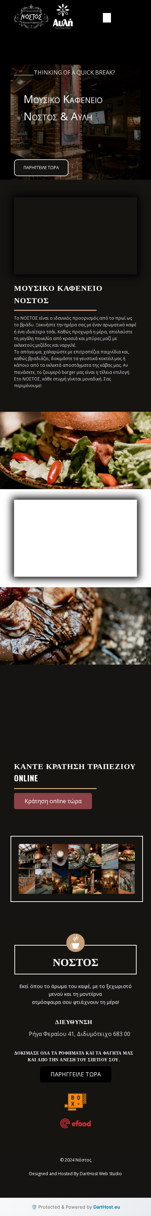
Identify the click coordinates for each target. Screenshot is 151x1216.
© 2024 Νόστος (75, 1160)
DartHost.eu (106, 1207)
